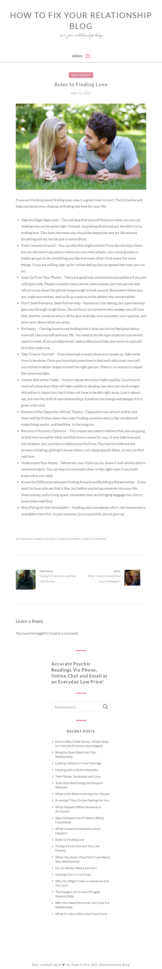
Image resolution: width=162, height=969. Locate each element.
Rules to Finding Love (69, 839)
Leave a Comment (94, 538)
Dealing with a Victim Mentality (76, 770)
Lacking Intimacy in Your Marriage (78, 763)
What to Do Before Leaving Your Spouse (82, 794)
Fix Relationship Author (38, 538)
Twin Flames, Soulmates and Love (77, 776)
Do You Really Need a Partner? (76, 868)
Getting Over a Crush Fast (73, 874)
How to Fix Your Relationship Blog (81, 20)
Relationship (81, 75)
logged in (42, 633)
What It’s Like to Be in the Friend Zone (81, 914)
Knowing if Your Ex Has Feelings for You (82, 800)
